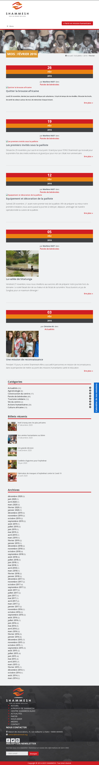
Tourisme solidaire (16, 399)
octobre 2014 (14, 672)
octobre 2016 (14, 612)
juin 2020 (12, 499)
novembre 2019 (15, 515)
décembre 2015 (15, 639)
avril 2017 (12, 601)
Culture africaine (16, 407)
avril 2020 (12, 502)
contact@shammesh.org (17, 734)
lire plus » (88, 102)
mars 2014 (12, 678)
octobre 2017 (14, 584)
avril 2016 (12, 628)
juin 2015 (12, 656)
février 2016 (13, 634)
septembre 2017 (15, 587)
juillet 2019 (13, 526)
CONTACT (15, 724)
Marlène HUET (49, 82)
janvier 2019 (13, 543)
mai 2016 (12, 625)
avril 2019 (12, 535)
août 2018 (12, 557)
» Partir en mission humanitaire (77, 23)
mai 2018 (12, 565)
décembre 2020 (15, 496)
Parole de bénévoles (49, 84)
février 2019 (13, 540)
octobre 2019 (14, 518)
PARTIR (14, 716)
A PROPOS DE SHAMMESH (22, 708)
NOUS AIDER (16, 719)
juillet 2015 (13, 653)
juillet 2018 (13, 559)
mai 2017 (12, 598)
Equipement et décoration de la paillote (29, 198)
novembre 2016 (15, 609)
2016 (85, 56)
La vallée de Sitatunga (19, 279)
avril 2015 (12, 661)
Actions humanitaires (18, 404)
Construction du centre (19, 393)
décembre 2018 (15, 546)
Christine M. (49, 326)
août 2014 (12, 675)
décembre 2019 (15, 512)
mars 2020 (12, 504)
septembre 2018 (15, 554)
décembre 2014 (15, 670)
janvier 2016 (13, 636)
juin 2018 (12, 562)
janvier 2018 (13, 576)
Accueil (70, 56)
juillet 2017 (13, 592)
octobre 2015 (14, 645)
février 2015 (13, 667)
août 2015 (12, 650)
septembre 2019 (15, 521)
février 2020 (13, 507)
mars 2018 (12, 570)
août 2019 (12, 524)
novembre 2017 (15, 581)
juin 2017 (12, 595)
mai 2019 (12, 532)
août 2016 (12, 617)
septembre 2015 (15, 648)
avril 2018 (12, 568)
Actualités (78, 56)
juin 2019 (12, 529)
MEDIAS (14, 722)
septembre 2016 (15, 614)
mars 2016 (12, 631)
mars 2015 (12, 664)
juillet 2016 (13, 620)
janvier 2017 (13, 606)
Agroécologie (14, 391)
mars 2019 (12, 537)
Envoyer (33, 753)
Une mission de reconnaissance (24, 359)
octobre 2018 (14, 551)
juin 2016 (12, 623)
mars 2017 (12, 603)
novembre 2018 (15, 548)
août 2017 (12, 590)
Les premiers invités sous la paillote (27, 145)
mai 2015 (12, 659)
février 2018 (13, 573)
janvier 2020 (13, 510)
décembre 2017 (15, 579)
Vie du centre (14, 402)
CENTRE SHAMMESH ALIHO (23, 711)
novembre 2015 (15, 642)
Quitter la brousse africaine (22, 91)
